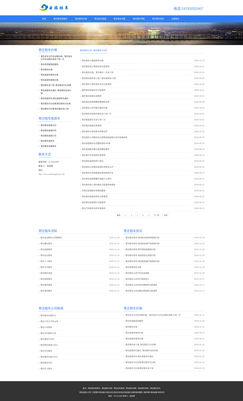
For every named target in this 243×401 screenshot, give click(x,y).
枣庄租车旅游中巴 (48, 130)
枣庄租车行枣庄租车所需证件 (94, 131)
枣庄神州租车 (46, 291)
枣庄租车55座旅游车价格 (93, 61)
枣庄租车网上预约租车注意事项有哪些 (98, 185)
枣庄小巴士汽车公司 (49, 320)
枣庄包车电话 (118, 392)
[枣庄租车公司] (54, 10)
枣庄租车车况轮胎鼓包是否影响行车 (97, 173)
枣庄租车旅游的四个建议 (93, 161)
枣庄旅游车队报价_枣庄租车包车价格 (56, 91)
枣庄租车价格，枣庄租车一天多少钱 (97, 72)
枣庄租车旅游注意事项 (92, 126)
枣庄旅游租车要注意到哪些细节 (95, 149)
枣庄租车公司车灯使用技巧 (137, 279)
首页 (44, 19)
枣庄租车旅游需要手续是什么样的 (96, 179)
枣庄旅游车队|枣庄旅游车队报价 (55, 98)
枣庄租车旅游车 (60, 19)
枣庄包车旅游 (100, 19)
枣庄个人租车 (46, 261)
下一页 (156, 215)
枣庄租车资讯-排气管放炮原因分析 (140, 249)
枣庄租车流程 (119, 19)
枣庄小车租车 (46, 325)
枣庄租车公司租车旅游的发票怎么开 (97, 167)
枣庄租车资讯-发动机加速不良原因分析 (142, 244)
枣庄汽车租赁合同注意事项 (93, 208)
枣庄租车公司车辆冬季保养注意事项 (141, 291)
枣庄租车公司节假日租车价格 (94, 108)
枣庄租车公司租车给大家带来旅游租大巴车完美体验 (104, 137)
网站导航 (146, 392)
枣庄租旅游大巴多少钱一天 (93, 120)
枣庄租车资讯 (158, 19)
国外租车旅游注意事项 (92, 96)
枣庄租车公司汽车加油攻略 (137, 273)
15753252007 (118, 396)
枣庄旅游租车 (46, 249)
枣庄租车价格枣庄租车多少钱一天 (96, 114)
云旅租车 (175, 19)
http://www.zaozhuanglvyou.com (52, 174)
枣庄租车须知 (139, 19)
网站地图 (154, 392)
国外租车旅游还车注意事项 (93, 90)
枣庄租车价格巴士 (48, 314)
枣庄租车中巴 (46, 361)
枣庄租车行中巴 (47, 337)
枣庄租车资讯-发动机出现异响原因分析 (142, 238)
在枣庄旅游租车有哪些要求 (93, 191)
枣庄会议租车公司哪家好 (51, 238)
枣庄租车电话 (46, 273)
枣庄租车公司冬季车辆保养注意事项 (141, 285)
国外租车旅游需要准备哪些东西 (95, 102)
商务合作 (161, 392)
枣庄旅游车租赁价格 (49, 80)
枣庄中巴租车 (46, 349)
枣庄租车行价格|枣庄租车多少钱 (55, 109)
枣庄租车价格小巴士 (49, 355)
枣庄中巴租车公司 (48, 331)
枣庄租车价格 (81, 19)
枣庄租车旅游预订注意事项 (93, 202)
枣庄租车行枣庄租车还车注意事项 (96, 84)
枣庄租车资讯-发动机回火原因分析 (140, 255)
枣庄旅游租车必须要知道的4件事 (96, 143)
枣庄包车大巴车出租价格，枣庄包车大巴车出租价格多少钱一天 (56, 57)
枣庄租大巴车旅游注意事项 (93, 155)
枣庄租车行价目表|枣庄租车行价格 (56, 104)
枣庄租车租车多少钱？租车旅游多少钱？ (99, 78)
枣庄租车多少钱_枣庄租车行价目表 (56, 85)
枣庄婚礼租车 (46, 244)
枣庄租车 (102, 392)
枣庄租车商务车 (47, 141)
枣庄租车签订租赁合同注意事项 (95, 66)
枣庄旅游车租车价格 (49, 75)
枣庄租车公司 (86, 50)
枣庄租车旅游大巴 (48, 125)
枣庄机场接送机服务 (49, 64)
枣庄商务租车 (46, 279)
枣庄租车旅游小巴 (48, 136)
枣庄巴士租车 (46, 367)
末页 (165, 215)
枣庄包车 (109, 392)
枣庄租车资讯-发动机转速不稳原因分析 (142, 261)
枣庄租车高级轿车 (48, 146)
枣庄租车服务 (46, 285)
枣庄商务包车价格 (133, 267)
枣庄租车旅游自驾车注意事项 (94, 197)
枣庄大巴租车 (46, 267)
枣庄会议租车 (46, 255)
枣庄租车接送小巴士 (49, 343)
